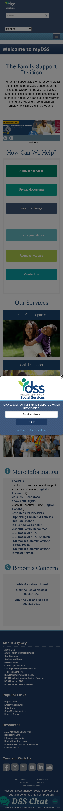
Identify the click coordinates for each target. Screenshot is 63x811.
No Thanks (22, 430)
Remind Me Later (38, 430)
